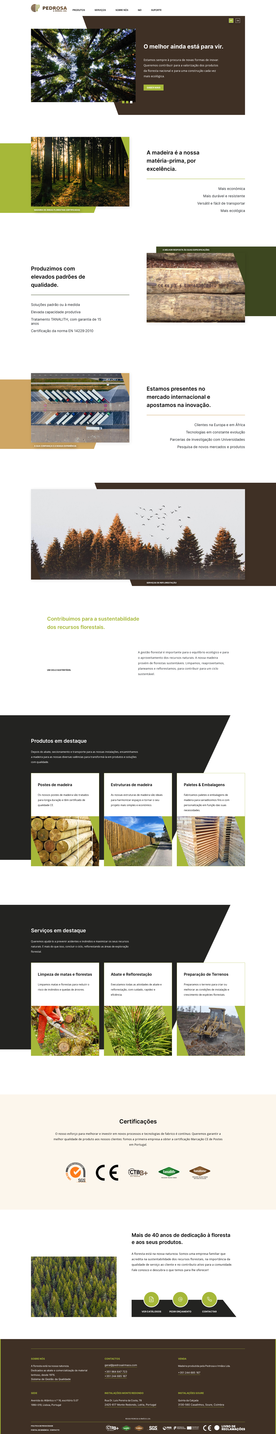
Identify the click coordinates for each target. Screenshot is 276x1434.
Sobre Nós (121, 10)
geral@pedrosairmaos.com (121, 1365)
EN (238, 21)
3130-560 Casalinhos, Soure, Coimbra (201, 1404)
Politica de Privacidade (42, 1426)
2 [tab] (127, 102)
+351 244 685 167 (116, 1376)
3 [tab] (131, 102)
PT (231, 21)
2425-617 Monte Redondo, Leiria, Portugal (130, 1404)
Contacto (54, 1430)
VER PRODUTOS (155, 87)
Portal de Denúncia (40, 1430)
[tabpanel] (138, 65)
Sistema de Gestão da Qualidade (51, 1379)
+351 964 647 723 (116, 1371)
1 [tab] (123, 102)
